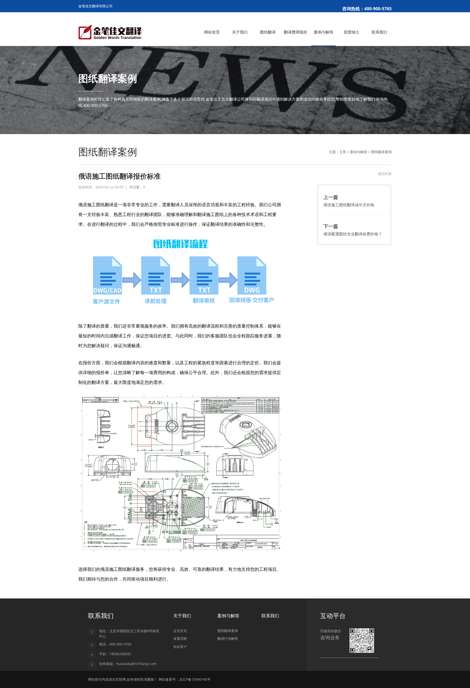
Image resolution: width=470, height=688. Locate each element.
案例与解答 (358, 151)
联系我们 (270, 616)
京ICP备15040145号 (195, 679)
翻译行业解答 (227, 638)
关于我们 (182, 616)
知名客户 (180, 646)
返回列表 (385, 173)
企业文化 (180, 630)
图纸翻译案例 (381, 151)
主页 (342, 151)
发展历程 (180, 638)
